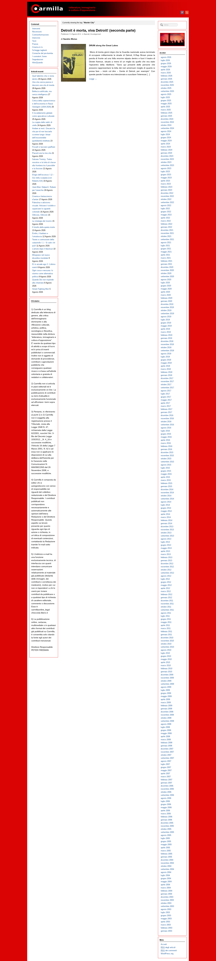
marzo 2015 (166, 480)
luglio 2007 (165, 764)
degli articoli (168, 947)
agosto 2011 (166, 613)
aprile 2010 (165, 662)
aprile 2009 (165, 699)
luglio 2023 (165, 171)
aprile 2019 (165, 329)
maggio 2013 (166, 548)
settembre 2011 (167, 610)
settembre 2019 (167, 313)
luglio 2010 (165, 653)
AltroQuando (37, 62)
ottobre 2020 (166, 273)
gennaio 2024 (166, 153)
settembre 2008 (167, 721)
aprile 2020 (165, 292)
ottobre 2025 (166, 88)
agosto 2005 (166, 835)
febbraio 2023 (166, 187)
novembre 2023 (167, 159)
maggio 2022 (166, 215)
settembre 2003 (167, 906)
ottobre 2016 (166, 421)
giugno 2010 (166, 656)
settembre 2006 (167, 795)
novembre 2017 (167, 381)
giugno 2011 (166, 619)
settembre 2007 (167, 758)
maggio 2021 (166, 252)
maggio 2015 (166, 474)
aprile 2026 (165, 70)
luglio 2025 (165, 97)
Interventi (36, 28)
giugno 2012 (166, 582)
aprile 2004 (165, 885)
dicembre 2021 (167, 230)
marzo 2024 (166, 147)
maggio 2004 (166, 881)
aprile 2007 (165, 773)
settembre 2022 (167, 202)
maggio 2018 (166, 363)
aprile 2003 (165, 922)
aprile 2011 (165, 625)
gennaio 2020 (166, 301)
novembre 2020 (167, 270)
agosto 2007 (166, 761)
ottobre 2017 (166, 384)
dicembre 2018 (167, 341)
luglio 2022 (165, 208)
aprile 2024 (165, 144)
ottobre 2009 (166, 681)
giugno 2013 (166, 545)
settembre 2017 (167, 387)
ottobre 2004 (166, 866)
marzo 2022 (166, 221)
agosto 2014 (166, 502)
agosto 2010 (166, 650)
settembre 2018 (167, 350)
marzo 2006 (166, 814)
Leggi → (93, 79)
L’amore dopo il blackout (42, 249)
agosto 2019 (166, 316)
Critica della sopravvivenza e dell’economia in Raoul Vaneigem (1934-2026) (43, 104)
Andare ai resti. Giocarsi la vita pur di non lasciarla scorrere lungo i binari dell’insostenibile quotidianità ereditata (43, 134)
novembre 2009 (167, 678)
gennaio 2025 (166, 116)
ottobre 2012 (166, 570)
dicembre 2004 (167, 860)
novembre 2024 (167, 122)
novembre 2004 (167, 863)
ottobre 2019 (166, 310)
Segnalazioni (37, 59)
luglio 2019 (165, 320)
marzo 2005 (166, 851)
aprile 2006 (165, 810)
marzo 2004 (166, 888)
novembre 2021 (167, 233)
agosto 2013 (166, 539)
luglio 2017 (165, 394)
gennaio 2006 (166, 820)
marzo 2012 (166, 591)
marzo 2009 (166, 702)
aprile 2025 (165, 107)
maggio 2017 (166, 400)
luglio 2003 (165, 912)
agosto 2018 (166, 354)
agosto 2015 (166, 465)
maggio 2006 (166, 807)
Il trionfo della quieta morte (43, 227)
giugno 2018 (166, 360)
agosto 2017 (166, 391)
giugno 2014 (166, 508)
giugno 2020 (166, 286)
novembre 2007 (167, 752)
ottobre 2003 (166, 903)
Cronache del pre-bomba (42, 53)
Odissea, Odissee (39, 215)
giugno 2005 (166, 841)
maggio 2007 (166, 770)
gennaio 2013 (166, 560)
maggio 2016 (166, 437)
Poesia (35, 44)
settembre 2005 (167, 832)
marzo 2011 (166, 628)
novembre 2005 (167, 826)
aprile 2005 (165, 847)
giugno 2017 (166, 397)
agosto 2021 (166, 242)
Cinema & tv (37, 47)
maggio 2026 (166, 66)
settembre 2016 (167, 425)
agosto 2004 (166, 872)
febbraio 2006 (166, 817)
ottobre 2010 (166, 644)
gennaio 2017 (166, 412)
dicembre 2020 (167, 267)
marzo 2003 (166, 925)
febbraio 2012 (166, 594)
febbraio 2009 (166, 705)
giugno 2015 (166, 471)
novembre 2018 (167, 344)
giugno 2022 (166, 212)
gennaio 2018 (166, 375)
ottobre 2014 (166, 496)
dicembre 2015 (167, 452)
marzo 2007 (166, 776)
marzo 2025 (166, 110)
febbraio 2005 (166, 854)
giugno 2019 (166, 323)
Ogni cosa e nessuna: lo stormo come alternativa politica (42, 273)
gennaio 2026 (166, 79)
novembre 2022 (167, 196)
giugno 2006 (166, 804)
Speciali (86, 34)
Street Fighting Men (40, 289)
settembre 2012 (167, 573)
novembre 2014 (167, 492)
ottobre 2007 (166, 755)
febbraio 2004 (166, 891)
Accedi (164, 944)
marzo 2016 (166, 443)
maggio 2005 (166, 844)
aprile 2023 (165, 181)
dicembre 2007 (167, 749)
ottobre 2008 (166, 718)
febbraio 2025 (166, 113)
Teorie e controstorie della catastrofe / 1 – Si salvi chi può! (43, 242)
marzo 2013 (166, 554)
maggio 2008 (166, 733)
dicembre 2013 (167, 526)
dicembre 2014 (167, 489)
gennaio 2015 (166, 486)
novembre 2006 (167, 789)
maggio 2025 (166, 103)
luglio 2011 (165, 616)
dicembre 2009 (167, 675)
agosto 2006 (166, 798)
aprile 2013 (165, 551)
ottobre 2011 (166, 607)
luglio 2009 (165, 690)
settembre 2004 (167, 869)
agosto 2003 (166, 909)
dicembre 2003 (167, 897)
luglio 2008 (165, 727)
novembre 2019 (167, 307)
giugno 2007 (166, 767)
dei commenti (169, 950)
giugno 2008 (166, 730)
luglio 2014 (165, 505)
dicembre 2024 (167, 119)
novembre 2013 (167, 529)
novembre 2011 (167, 604)
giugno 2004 (166, 878)
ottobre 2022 (166, 199)
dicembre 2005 (167, 823)
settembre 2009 (167, 684)
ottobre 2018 (166, 347)
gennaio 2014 (166, 523)
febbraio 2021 (166, 261)
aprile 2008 (165, 736)
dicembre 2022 (167, 193)
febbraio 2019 (166, 335)
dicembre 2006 (167, 786)
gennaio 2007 (166, 783)
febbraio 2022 (166, 224)
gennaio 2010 (166, 672)
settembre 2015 (167, 462)
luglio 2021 (165, 245)
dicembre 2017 (167, 378)
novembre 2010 (167, 641)
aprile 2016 (165, 440)
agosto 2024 (166, 131)
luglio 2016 (165, 431)
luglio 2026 (165, 60)
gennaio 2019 (166, 338)
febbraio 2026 (166, 76)
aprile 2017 (165, 403)
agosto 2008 (166, 724)
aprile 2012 (165, 588)
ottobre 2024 (166, 125)
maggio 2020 (166, 289)
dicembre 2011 (167, 601)
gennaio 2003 (166, 931)
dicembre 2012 (167, 563)
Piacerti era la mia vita (41, 153)
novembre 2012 (167, 567)
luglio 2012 (165, 579)
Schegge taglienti (39, 50)
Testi (34, 41)
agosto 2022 (166, 205)
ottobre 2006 (166, 792)
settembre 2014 (167, 499)
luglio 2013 (165, 542)
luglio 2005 (165, 838)
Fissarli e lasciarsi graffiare (43, 147)
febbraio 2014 (166, 520)
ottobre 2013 (166, 533)
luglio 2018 (165, 357)
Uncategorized (95, 34)
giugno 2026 (166, 63)
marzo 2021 (166, 258)
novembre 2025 (167, 85)
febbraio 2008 (166, 743)
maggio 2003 (166, 918)
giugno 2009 (166, 693)
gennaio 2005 (166, 857)
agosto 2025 (166, 94)
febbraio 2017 (166, 409)
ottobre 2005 (166, 829)
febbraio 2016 (166, 446)
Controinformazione (40, 35)
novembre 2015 (167, 455)
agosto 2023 (166, 168)
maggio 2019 (166, 326)
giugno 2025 (166, 100)
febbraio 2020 (166, 298)
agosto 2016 (166, 428)
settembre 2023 (167, 165)
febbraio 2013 (166, 557)
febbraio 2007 (166, 780)
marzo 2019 (166, 332)
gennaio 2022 (166, 227)
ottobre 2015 (166, 458)
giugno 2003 (166, 915)
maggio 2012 (166, 585)
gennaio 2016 (166, 449)
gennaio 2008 (166, 746)
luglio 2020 (165, 283)
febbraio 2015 (166, 483)
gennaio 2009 (166, 709)
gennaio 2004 (166, 894)
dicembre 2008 (167, 712)
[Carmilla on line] (108, 9)
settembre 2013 (167, 536)
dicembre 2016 (167, 415)
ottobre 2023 (166, 162)
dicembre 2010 (167, 638)
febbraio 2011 (166, 631)
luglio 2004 (165, 875)
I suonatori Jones (39, 56)
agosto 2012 (166, 576)
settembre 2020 (167, 276)
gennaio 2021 (166, 264)
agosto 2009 (166, 687)
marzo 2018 (166, 369)
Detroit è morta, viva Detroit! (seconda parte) (98, 30)
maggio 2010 (166, 659)
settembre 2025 (167, 91)
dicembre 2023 (167, 156)
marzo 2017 (166, 406)
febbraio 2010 (166, 668)
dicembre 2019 (167, 304)
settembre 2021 (167, 239)
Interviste (36, 38)
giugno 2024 (166, 137)
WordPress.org (167, 953)
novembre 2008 (167, 715)
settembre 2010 (167, 647)
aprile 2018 (165, 366)
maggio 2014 (166, 511)
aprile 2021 (165, 255)
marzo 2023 (166, 184)
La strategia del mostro (42, 221)
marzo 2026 (166, 73)
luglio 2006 (165, 801)
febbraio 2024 (166, 150)
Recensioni (37, 32)
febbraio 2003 (166, 928)
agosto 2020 (166, 279)
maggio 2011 (166, 622)
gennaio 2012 (166, 597)
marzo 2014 (166, 517)
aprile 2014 (165, 514)
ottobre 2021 (166, 236)
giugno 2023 (166, 174)
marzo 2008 (166, 739)
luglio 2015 (165, 468)
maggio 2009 (166, 696)
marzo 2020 (166, 295)
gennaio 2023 (166, 190)
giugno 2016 (166, 434)
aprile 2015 (165, 477)
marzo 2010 (166, 665)
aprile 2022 (165, 218)
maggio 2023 (166, 178)
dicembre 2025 (167, 82)
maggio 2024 (166, 141)
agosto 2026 (166, 57)
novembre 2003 (167, 900)
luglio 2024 (165, 134)
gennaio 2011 (166, 634)
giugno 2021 (166, 249)
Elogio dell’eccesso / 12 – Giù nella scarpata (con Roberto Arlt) (43, 178)
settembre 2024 (167, 128)
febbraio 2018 (166, 372)
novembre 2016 (167, 418)
